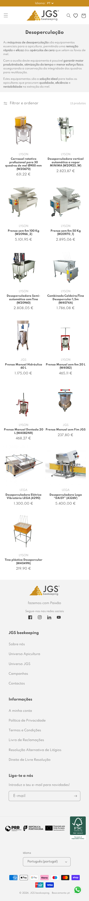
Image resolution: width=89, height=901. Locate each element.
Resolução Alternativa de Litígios (35, 750)
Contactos (17, 683)
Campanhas (18, 674)
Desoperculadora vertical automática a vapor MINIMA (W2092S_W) (66, 162)
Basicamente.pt (61, 893)
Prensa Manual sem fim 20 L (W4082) (65, 366)
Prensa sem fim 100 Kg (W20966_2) (23, 233)
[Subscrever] (75, 796)
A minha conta (20, 711)
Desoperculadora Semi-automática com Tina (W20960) (23, 299)
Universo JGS (19, 664)
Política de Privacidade (27, 720)
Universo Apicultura (24, 654)
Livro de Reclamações (26, 740)
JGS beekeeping (39, 893)
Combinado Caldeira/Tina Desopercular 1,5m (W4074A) (65, 299)
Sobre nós (17, 644)
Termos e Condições (25, 730)
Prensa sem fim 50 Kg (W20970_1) (66, 233)
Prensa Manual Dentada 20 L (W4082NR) (23, 431)
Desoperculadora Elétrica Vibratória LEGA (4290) (23, 497)
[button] (69, 18)
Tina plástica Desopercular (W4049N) (23, 562)
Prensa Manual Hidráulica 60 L (23, 366)
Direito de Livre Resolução (30, 760)
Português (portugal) (42, 861)
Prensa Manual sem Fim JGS (66, 429)
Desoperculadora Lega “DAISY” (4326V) (65, 497)
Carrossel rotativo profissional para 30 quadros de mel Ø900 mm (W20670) (23, 164)
